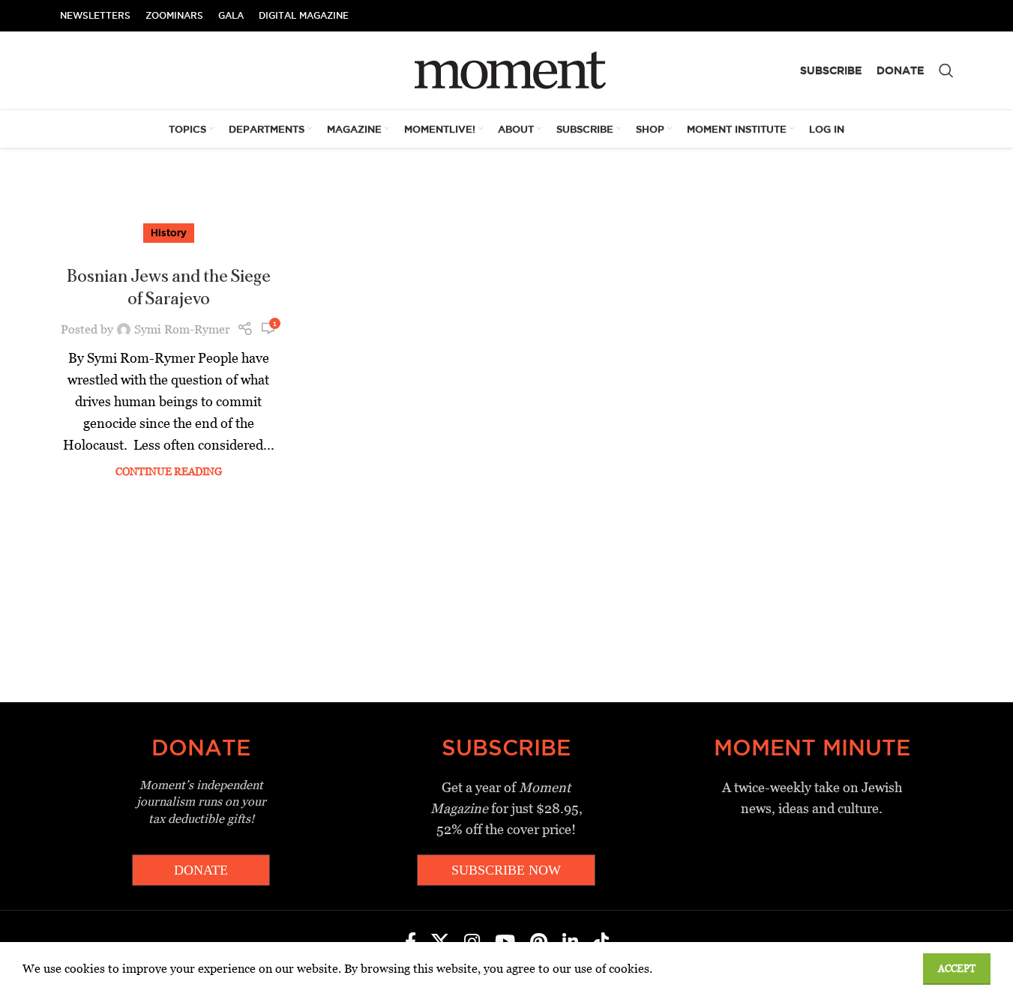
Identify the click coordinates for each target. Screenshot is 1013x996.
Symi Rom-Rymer (182, 329)
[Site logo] (506, 69)
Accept (957, 968)
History (169, 232)
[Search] (946, 70)
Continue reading (168, 471)
